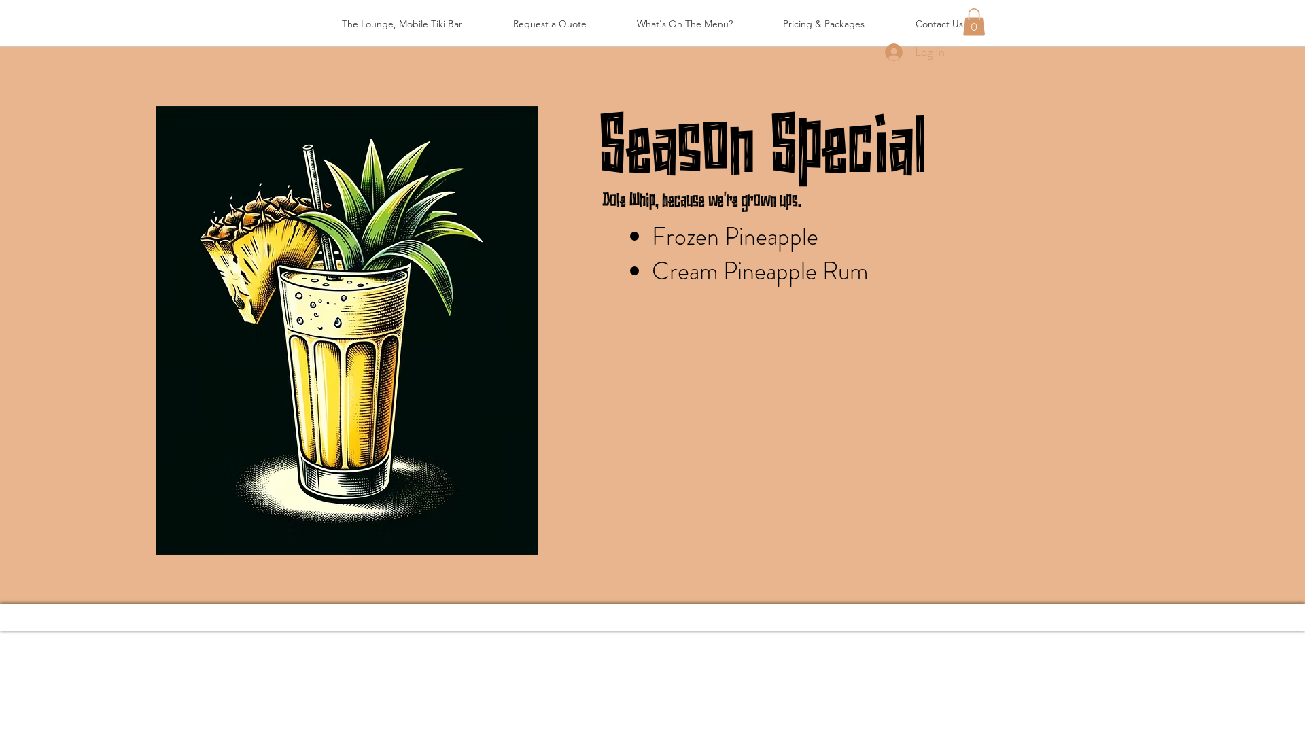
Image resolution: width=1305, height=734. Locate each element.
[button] (974, 22)
